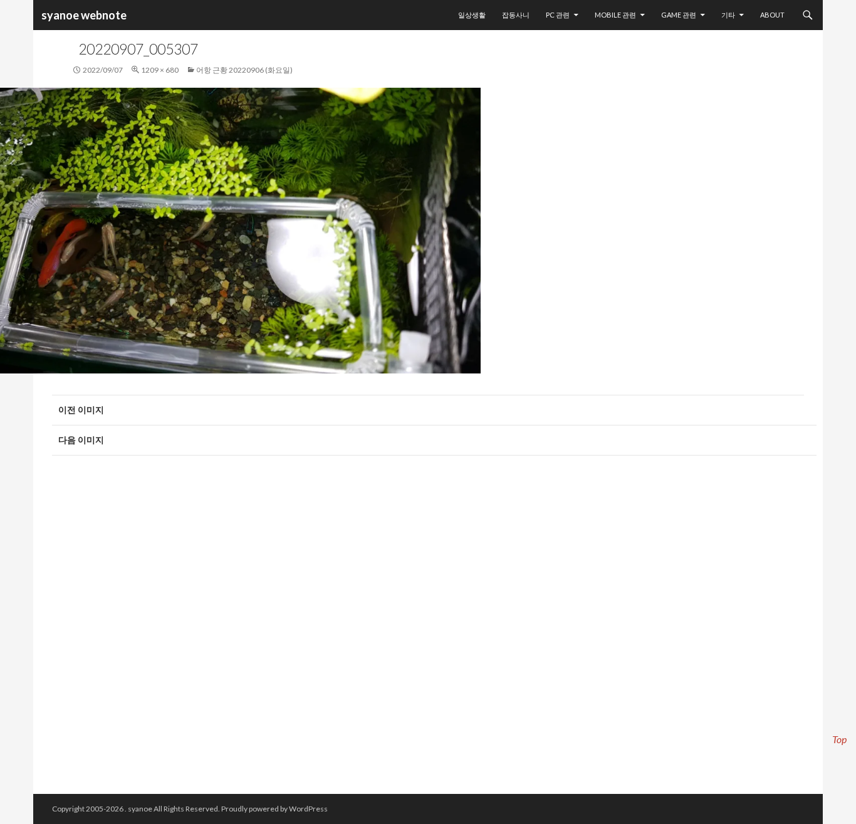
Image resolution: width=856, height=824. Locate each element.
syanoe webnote (83, 15)
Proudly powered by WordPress (274, 808)
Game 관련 (678, 15)
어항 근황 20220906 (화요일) (244, 70)
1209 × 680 (160, 70)
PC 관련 (558, 15)
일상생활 (472, 15)
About (772, 15)
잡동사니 (516, 15)
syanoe (140, 808)
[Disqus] (428, 618)
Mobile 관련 (615, 15)
